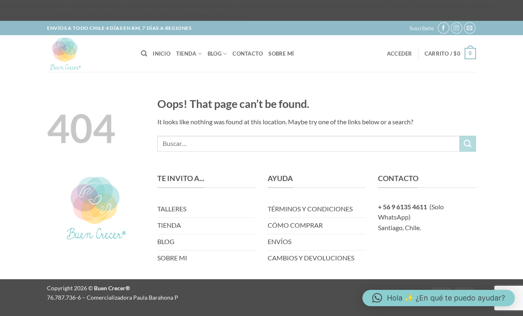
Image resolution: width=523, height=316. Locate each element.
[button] (421, 28)
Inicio (161, 53)
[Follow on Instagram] (457, 28)
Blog (214, 53)
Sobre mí (281, 53)
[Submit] (468, 144)
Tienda (186, 53)
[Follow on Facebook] (443, 28)
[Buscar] (144, 53)
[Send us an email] (470, 28)
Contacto (247, 53)
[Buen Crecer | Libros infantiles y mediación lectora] (88, 53)
